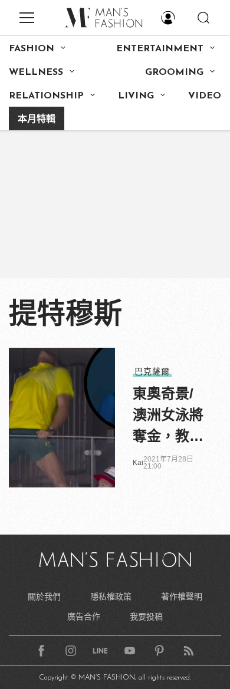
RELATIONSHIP (46, 96)
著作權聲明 (181, 596)
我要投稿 (146, 616)
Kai (138, 463)
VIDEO (204, 96)
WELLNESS (36, 72)
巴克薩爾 (152, 371)
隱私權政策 (111, 596)
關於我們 (44, 596)
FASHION (31, 49)
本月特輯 (36, 119)
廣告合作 (83, 616)
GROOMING (174, 72)
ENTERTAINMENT (159, 49)
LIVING (136, 96)
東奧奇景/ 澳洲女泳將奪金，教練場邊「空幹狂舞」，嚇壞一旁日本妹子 (168, 416)
